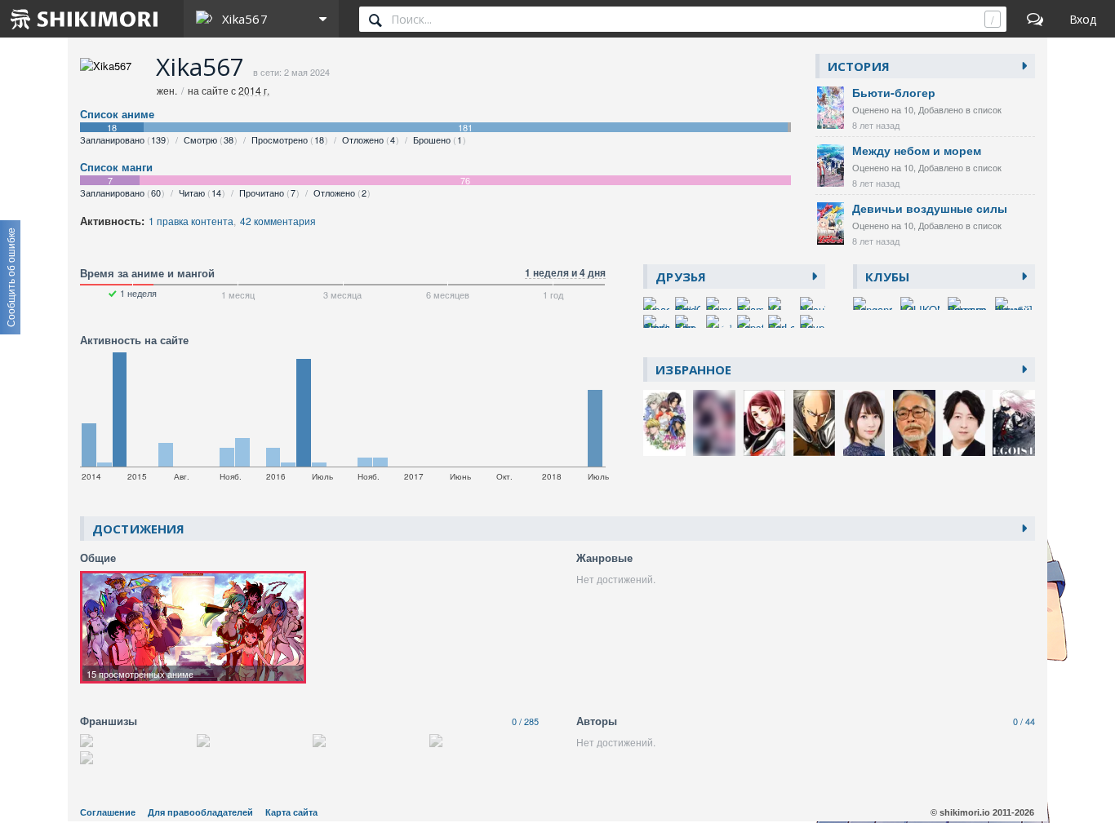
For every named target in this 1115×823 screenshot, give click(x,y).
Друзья (680, 276)
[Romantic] (719, 303)
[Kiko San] (688, 321)
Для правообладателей (200, 812)
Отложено (368, 139)
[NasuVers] (813, 303)
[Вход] (1082, 19)
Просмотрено (287, 139)
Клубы (887, 276)
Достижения (138, 528)
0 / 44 (1024, 721)
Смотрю (208, 139)
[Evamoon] (750, 303)
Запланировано (123, 139)
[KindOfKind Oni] (688, 303)
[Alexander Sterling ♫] (656, 321)
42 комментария (278, 221)
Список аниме (117, 114)
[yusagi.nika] (656, 303)
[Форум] (1035, 19)
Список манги (116, 167)
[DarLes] (781, 321)
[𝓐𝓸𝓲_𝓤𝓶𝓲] (719, 321)
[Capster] (750, 321)
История (859, 66)
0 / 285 (525, 721)
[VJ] (781, 303)
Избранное (693, 369)
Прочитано (267, 192)
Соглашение (107, 812)
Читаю (200, 192)
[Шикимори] (85, 19)
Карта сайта (291, 812)
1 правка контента (191, 221)
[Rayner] (813, 321)
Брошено (437, 139)
